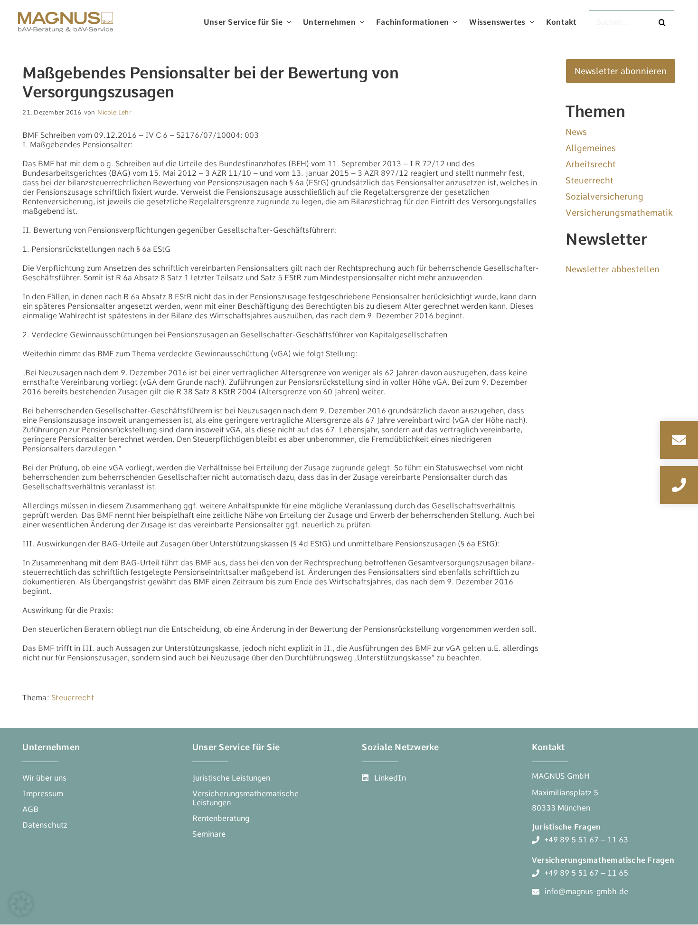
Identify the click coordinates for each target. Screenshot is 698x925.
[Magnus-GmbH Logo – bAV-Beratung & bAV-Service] (65, 10)
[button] (21, 904)
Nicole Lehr (114, 112)
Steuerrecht (72, 697)
